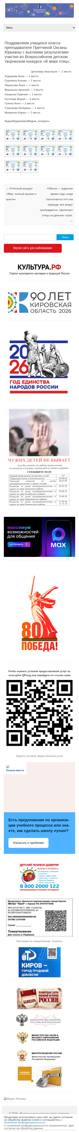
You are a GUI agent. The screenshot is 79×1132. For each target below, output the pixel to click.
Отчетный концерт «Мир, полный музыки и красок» (21, 194)
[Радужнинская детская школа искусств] (39, 16)
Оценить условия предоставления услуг (39, 756)
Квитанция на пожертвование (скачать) (39, 941)
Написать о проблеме (28, 842)
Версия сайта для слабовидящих (32, 248)
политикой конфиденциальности (24, 1122)
